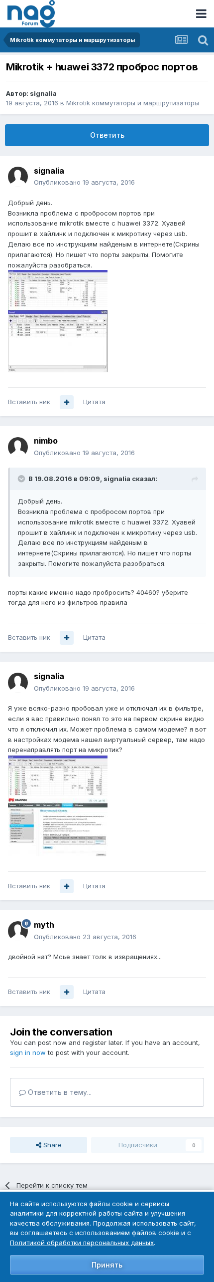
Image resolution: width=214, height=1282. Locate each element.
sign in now (28, 1052)
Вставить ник (29, 402)
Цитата (94, 402)
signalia (43, 93)
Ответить (107, 135)
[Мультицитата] (67, 402)
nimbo (46, 441)
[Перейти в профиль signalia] (18, 177)
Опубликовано (84, 182)
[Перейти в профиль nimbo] (18, 447)
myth (44, 925)
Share (51, 1145)
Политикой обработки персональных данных (82, 1243)
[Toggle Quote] (22, 479)
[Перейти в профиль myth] (18, 931)
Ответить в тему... (59, 1092)
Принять (107, 1265)
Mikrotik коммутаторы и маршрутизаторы (132, 103)
